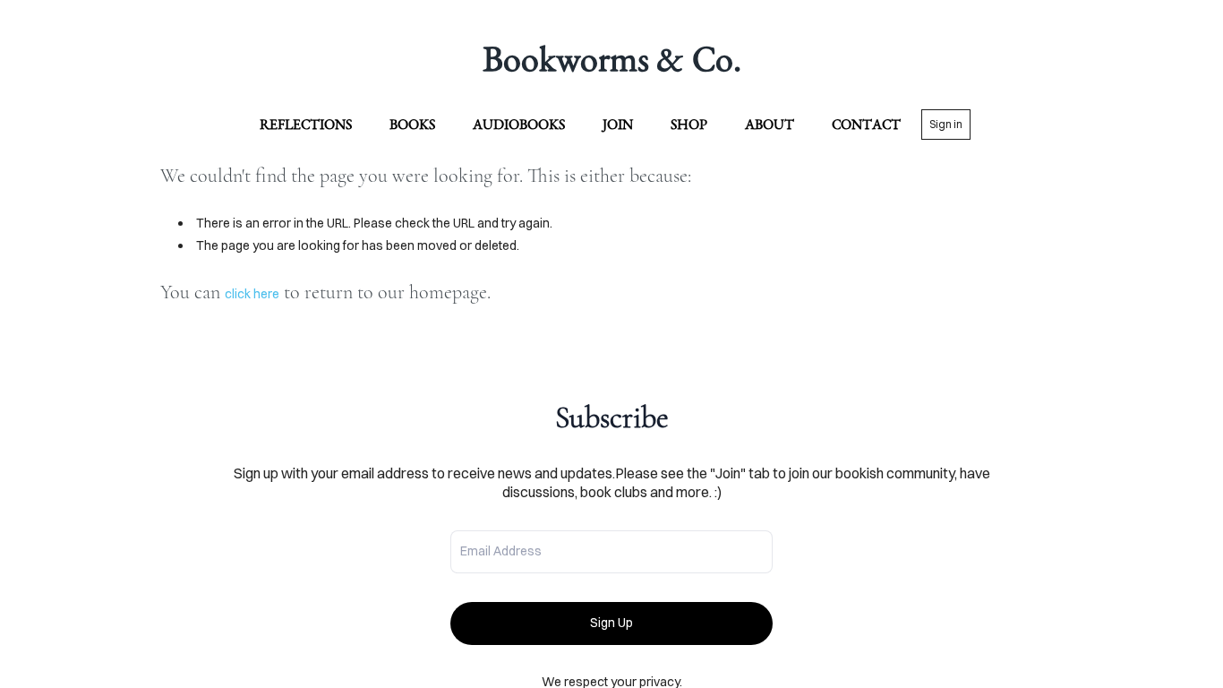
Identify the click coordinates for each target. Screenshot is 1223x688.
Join (618, 124)
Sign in (945, 124)
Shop (689, 124)
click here (252, 294)
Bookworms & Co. (612, 58)
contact (866, 124)
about (769, 124)
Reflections (306, 124)
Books (412, 124)
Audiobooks (519, 124)
